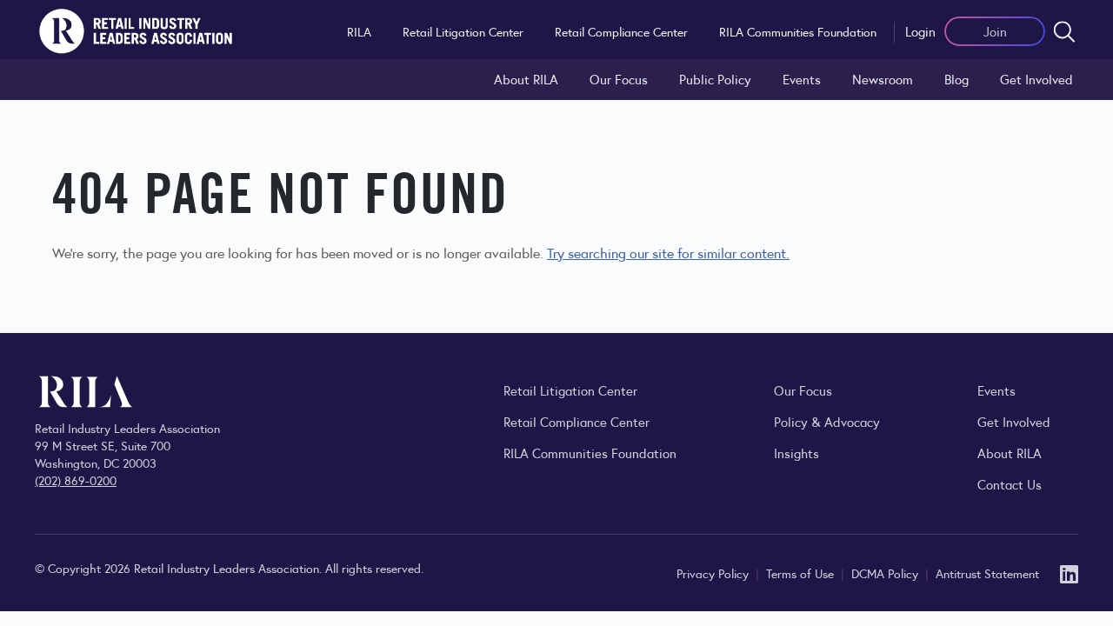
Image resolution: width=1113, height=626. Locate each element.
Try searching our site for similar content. (668, 253)
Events (802, 79)
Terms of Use (801, 573)
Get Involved (1036, 79)
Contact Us (1009, 484)
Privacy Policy (714, 573)
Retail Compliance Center (621, 31)
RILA (359, 31)
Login (920, 31)
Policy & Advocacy (827, 421)
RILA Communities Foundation (797, 31)
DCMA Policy (886, 573)
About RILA (526, 79)
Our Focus (619, 79)
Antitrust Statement (987, 573)
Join (995, 31)
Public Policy (715, 79)
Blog (956, 79)
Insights (796, 453)
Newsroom (882, 79)
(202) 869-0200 (76, 480)
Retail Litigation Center (463, 31)
